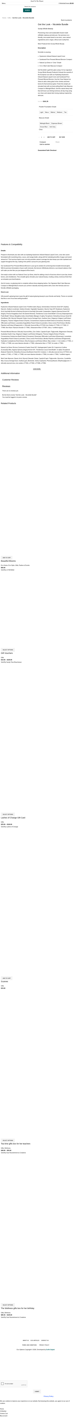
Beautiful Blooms (8, 561)
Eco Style (11, 565)
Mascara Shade (44, 118)
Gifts (9, 18)
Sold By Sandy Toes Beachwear (11, 662)
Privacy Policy (48, 1396)
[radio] (41, 112)
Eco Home (4, 565)
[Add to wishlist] (13, 553)
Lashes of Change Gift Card (13, 818)
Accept (3, 1406)
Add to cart (51, 137)
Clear (41, 129)
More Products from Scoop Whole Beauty (51, 44)
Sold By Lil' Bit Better (7, 570)
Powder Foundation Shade (47, 107)
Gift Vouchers (7, 653)
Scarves (4, 981)
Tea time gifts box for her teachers (15, 1144)
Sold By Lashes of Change (9, 827)
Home (4, 18)
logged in (14, 397)
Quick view (8, 553)
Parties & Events (24, 565)
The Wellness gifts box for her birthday (17, 1308)
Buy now (62, 137)
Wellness (7, 1148)
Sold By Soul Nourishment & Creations (13, 1152)
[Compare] (3, 553)
